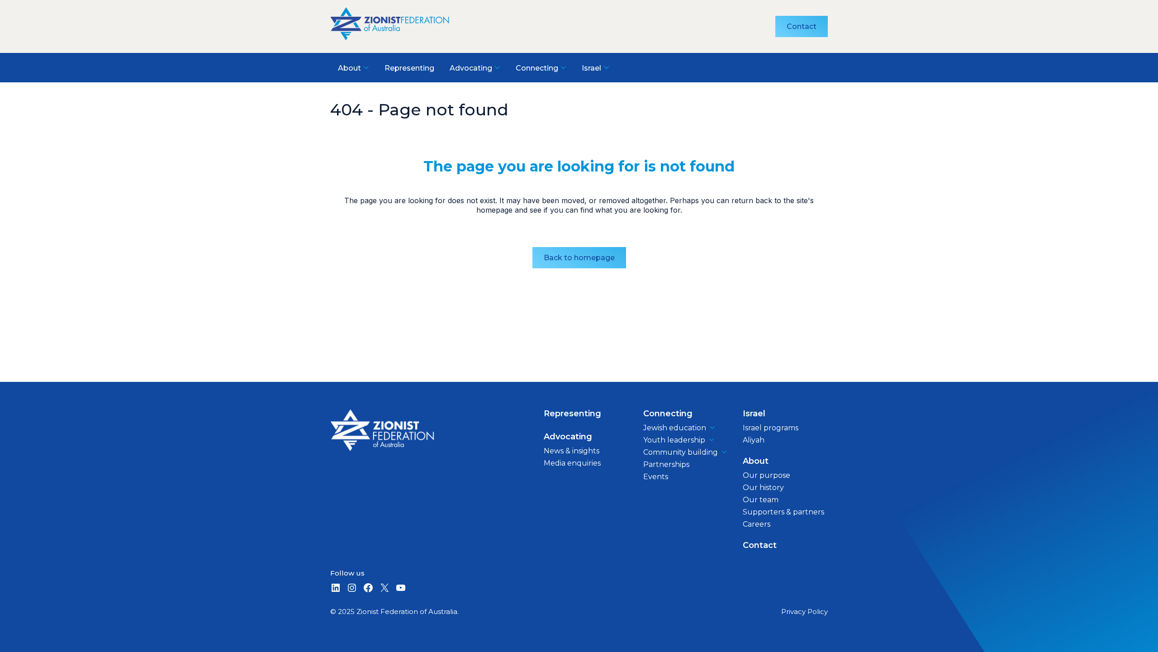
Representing (572, 414)
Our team (760, 499)
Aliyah (753, 440)
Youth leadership (674, 440)
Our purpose (766, 475)
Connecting (668, 414)
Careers (756, 524)
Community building (680, 452)
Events (655, 476)
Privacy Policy (804, 611)
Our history (763, 487)
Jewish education (674, 428)
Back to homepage (579, 257)
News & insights (571, 451)
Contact (801, 26)
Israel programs (770, 428)
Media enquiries (572, 463)
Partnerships (666, 464)
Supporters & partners (783, 512)
